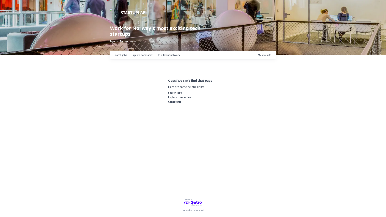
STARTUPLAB (133, 12)
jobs (120, 55)
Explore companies (179, 97)
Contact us (174, 101)
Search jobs (175, 92)
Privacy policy (186, 210)
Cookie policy (199, 210)
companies (142, 55)
